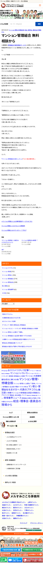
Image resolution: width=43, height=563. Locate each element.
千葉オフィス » (29, 510)
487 (3, 250)
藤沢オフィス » (17, 508)
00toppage (5, 370)
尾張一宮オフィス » (8, 516)
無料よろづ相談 (10, 482)
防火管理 (5, 286)
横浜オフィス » (6, 508)
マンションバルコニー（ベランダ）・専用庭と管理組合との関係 (20, 328)
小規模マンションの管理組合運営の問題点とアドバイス (18, 339)
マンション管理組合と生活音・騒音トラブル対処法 (17, 336)
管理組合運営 (10, 433)
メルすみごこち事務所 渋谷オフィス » (14, 502)
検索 (39, 24)
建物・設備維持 (10, 460)
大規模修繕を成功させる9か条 (11, 318)
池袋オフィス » (6, 505)
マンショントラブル (7, 268)
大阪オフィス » (6, 518)
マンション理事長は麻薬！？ (30, 240)
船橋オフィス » (16, 513)
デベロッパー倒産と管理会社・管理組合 (14, 325)
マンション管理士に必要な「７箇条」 (12, 332)
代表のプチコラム (7, 314)
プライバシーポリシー (36, 523)
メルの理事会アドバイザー (14, 437)
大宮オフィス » (6, 510)
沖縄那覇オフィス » (22, 516)
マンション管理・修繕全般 (16, 30)
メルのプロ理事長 (11, 441)
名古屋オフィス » (28, 513)
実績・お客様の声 (11, 421)
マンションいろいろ (19, 373)
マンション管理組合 (8, 279)
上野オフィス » (32, 502)
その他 (4, 293)
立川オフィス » (17, 505)
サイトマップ (23, 523)
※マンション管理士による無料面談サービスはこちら (17, 221)
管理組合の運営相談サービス (17, 45)
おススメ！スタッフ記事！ (9, 321)
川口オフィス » (29, 508)
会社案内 (32, 417)
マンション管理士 (7, 275)
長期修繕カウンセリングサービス (16, 464)
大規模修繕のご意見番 (13, 468)
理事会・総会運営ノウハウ (18, 395)
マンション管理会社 (8, 282)
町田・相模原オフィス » (31, 505)
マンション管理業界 (8, 289)
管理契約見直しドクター (13, 449)
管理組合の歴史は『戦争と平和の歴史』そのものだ (17, 346)
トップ (10, 412)
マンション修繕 (6, 271)
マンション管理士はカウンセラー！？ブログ (14, 230)
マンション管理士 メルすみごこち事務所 (13, 226)
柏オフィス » (6, 513)
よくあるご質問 (32, 421)
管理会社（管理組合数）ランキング (12, 343)
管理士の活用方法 (32, 412)
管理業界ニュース (12, 398)
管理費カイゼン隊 (11, 453)
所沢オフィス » (17, 510)
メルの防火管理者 (11, 476)
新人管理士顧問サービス (14, 445)
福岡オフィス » (17, 518)
